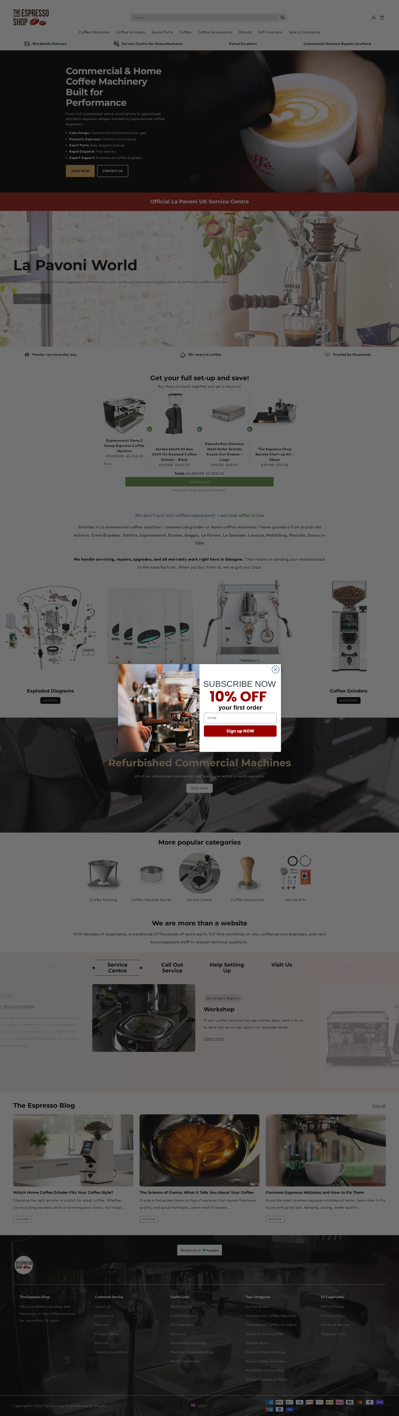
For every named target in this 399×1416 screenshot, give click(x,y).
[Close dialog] (275, 669)
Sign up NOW (240, 731)
